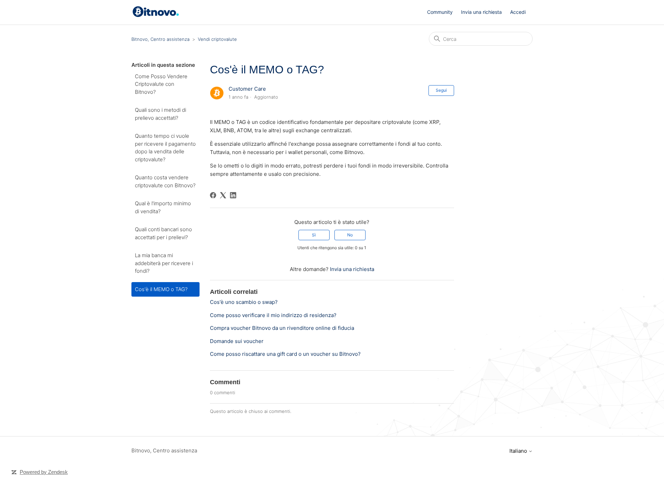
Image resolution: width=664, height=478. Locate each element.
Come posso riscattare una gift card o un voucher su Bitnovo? (285, 354)
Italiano (518, 451)
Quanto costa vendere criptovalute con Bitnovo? (165, 181)
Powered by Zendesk (44, 472)
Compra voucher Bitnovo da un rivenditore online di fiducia (282, 328)
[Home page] (156, 15)
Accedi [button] (518, 12)
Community (440, 12)
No (350, 234)
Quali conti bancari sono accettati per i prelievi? (163, 233)
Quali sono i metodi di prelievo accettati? (160, 114)
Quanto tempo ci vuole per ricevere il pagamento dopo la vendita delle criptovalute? (165, 148)
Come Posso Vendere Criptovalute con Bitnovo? (161, 84)
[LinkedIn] (233, 195)
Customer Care (247, 88)
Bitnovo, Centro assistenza (160, 39)
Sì (314, 234)
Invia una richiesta (481, 12)
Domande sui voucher (237, 341)
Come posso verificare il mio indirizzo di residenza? (273, 315)
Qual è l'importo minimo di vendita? (163, 207)
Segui (441, 90)
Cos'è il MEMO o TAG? (161, 289)
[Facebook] (213, 195)
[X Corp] (223, 195)
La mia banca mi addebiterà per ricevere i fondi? (164, 263)
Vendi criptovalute (217, 39)
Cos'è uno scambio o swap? (244, 302)
